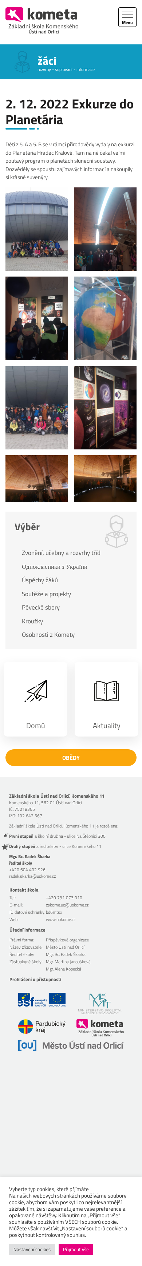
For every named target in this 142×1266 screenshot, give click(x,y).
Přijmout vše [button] (76, 1249)
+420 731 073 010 (64, 897)
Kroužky (32, 621)
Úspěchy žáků (40, 580)
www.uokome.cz (60, 919)
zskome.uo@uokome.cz (67, 904)
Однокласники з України (54, 566)
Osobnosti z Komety (48, 634)
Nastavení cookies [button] (32, 1249)
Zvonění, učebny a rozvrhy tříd (61, 552)
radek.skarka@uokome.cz (32, 876)
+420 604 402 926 (27, 869)
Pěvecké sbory (41, 607)
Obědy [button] (71, 757)
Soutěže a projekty (46, 594)
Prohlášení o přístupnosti (35, 979)
